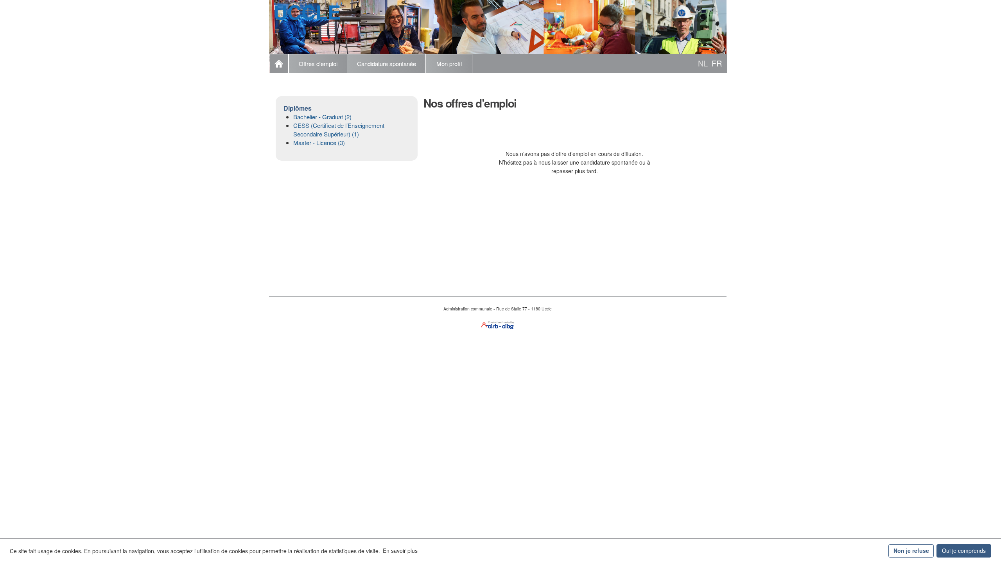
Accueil (279, 63)
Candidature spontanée (386, 63)
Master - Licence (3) (319, 142)
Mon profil (449, 63)
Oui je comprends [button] (964, 550)
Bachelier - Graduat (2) (322, 117)
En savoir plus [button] (400, 550)
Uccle (307, 11)
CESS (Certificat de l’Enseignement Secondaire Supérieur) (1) (338, 129)
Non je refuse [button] (911, 550)
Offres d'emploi (318, 63)
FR (717, 63)
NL (703, 63)
